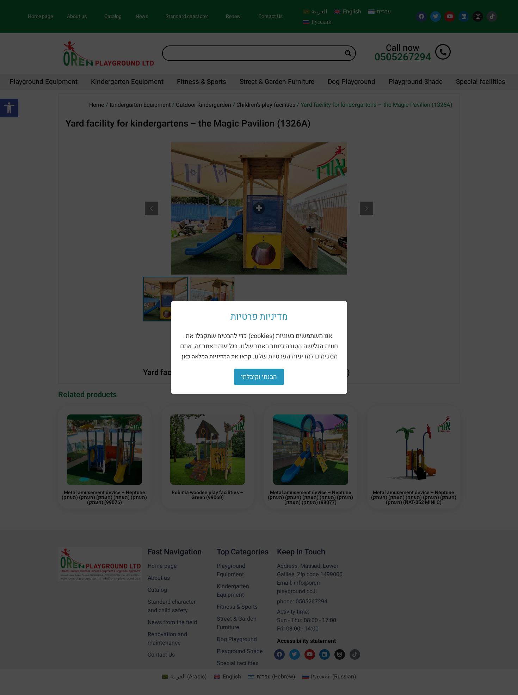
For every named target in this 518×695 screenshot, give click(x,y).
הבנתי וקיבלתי (259, 377)
